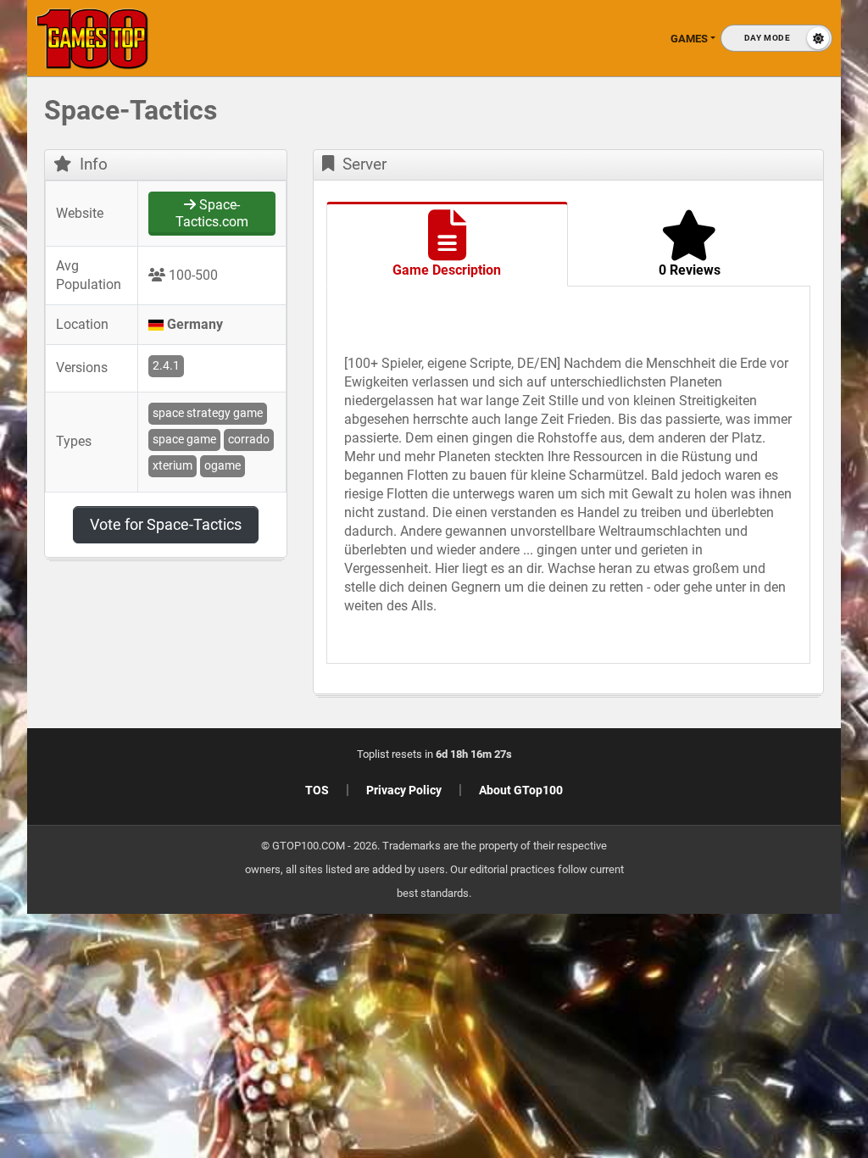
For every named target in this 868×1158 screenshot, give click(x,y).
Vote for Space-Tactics (166, 524)
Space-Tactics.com (211, 213)
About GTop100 (521, 790)
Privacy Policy (404, 790)
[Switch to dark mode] (776, 38)
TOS (317, 790)
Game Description (446, 270)
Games (689, 38)
